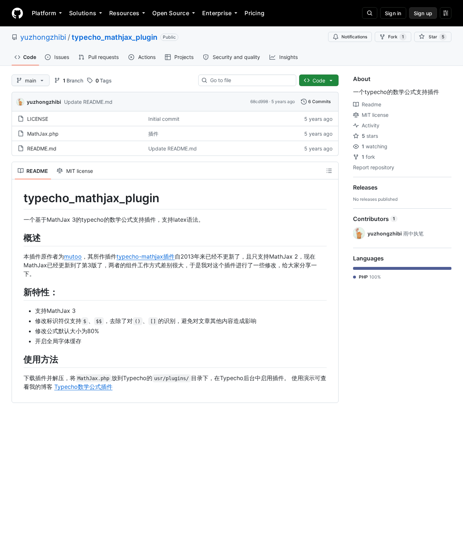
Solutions (82, 13)
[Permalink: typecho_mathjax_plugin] (18, 198)
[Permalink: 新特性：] (18, 292)
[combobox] (250, 80)
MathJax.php (43, 134)
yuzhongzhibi (43, 37)
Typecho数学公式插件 (83, 386)
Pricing (254, 13)
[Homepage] (17, 13)
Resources (124, 13)
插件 (153, 134)
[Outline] (329, 171)
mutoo (73, 256)
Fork (396, 36)
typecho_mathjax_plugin (114, 37)
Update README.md (88, 102)
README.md (41, 148)
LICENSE (37, 119)
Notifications (354, 36)
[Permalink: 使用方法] (18, 359)
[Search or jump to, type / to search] (369, 13)
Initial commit (163, 119)
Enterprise (217, 13)
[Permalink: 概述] (18, 238)
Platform (44, 13)
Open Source (170, 13)
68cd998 (259, 101)
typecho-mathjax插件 (145, 256)
